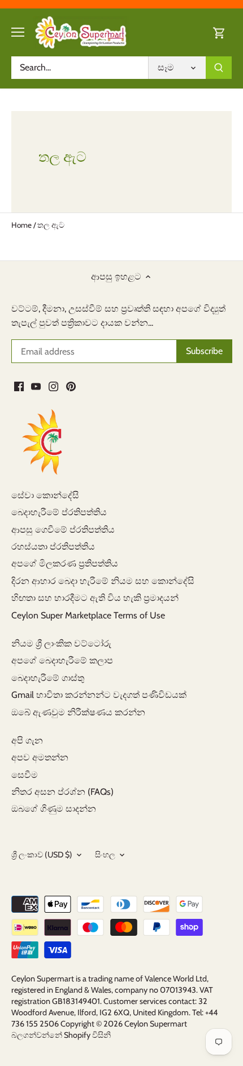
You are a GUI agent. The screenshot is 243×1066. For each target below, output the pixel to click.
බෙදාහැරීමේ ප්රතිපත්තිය (59, 512)
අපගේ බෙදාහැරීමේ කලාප (62, 660)
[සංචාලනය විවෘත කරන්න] (17, 32)
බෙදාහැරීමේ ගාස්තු (47, 678)
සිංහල (105, 855)
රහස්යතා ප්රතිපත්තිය (53, 546)
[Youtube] (36, 386)
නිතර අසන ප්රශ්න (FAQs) (62, 791)
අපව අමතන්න (39, 757)
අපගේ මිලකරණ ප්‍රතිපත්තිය (64, 563)
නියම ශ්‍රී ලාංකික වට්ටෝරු (61, 643)
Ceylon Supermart (155, 1024)
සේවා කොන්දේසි (45, 495)
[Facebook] (19, 386)
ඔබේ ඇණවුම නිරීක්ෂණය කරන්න (78, 712)
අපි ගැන (27, 740)
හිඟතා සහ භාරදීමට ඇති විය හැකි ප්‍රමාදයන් (95, 597)
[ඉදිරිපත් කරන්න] (219, 67)
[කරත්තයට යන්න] (219, 32)
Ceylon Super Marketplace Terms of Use (88, 615)
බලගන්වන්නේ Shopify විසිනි (61, 1035)
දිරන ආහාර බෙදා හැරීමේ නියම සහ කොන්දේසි (102, 581)
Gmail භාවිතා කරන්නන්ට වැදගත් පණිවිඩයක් (98, 694)
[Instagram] (53, 386)
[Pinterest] (71, 386)
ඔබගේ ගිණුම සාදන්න (53, 808)
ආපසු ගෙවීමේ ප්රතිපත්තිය (63, 529)
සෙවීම (24, 774)
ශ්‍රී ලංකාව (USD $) (41, 855)
